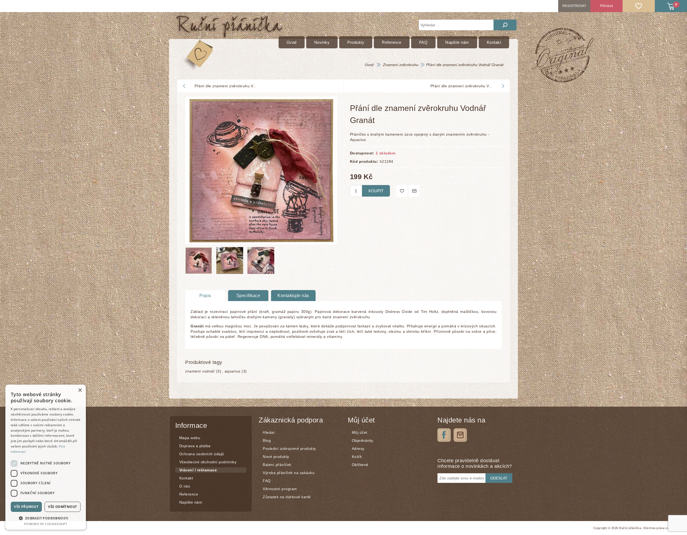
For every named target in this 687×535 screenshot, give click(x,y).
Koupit (375, 191)
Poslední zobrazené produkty (289, 448)
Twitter (460, 435)
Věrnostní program (280, 489)
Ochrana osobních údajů (201, 454)
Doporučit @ (414, 191)
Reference (188, 494)
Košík (357, 456)
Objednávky (362, 440)
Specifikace (248, 295)
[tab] (205, 295)
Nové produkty (276, 456)
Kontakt (186, 478)
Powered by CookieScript (45, 524)
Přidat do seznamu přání (401, 191)
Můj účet (359, 432)
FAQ (267, 481)
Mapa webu (189, 438)
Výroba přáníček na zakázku (289, 473)
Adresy (358, 448)
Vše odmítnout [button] (62, 506)
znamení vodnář (200, 371)
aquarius (232, 371)
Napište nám (190, 502)
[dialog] (45, 457)
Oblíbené (360, 464)
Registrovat (574, 6)
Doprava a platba (195, 446)
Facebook (444, 435)
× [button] (80, 390)
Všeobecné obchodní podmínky (208, 462)
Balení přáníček (277, 464)
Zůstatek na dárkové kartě (287, 497)
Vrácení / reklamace (198, 470)
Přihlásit (606, 6)
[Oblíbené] (639, 6)
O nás (184, 486)
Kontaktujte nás (293, 295)
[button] (46, 517)
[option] (199, 262)
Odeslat (498, 478)
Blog (267, 440)
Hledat (505, 25)
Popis (205, 295)
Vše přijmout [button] (26, 506)
